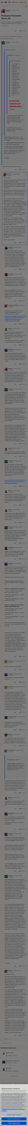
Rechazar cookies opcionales (14, 1119)
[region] (14, 1105)
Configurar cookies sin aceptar (14, 1114)
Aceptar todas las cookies (14, 1123)
